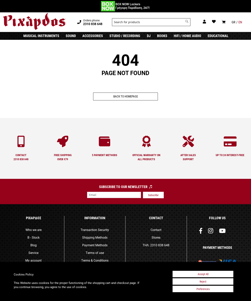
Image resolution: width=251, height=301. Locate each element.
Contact (156, 230)
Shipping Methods (94, 237)
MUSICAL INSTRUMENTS (41, 35)
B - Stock (33, 237)
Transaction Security (95, 230)
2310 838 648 (159, 245)
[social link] (200, 232)
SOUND (71, 35)
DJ (149, 35)
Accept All (203, 274)
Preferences (203, 289)
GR (233, 22)
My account (33, 260)
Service (33, 253)
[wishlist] (214, 21)
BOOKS (162, 35)
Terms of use (95, 253)
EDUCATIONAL (218, 35)
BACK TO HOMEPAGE (125, 96)
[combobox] (151, 22)
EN (240, 22)
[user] (204, 21)
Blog (33, 245)
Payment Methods (94, 245)
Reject (203, 281)
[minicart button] (224, 22)
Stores (156, 237)
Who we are (33, 230)
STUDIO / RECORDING (124, 35)
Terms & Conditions (94, 260)
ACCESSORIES (92, 35)
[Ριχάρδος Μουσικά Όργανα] (34, 21)
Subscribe (153, 195)
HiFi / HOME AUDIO (187, 35)
